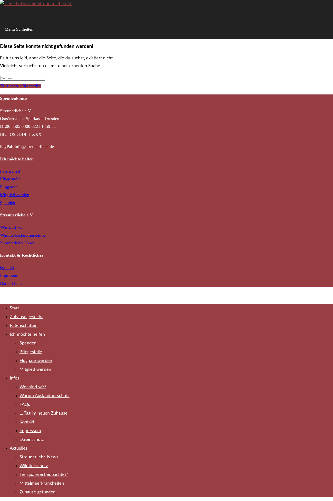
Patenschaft (10, 171)
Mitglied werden (14, 194)
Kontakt (7, 267)
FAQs (25, 404)
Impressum (10, 275)
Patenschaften (24, 326)
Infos (14, 378)
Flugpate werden (36, 361)
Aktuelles (19, 448)
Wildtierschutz (34, 466)
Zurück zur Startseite (20, 86)
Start (14, 308)
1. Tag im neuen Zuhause (44, 413)
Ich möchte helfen (27, 334)
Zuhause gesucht (26, 317)
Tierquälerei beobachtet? (44, 475)
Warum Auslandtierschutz (23, 235)
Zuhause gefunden (38, 492)
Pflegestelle (10, 178)
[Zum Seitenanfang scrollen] (1, 295)
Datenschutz (11, 283)
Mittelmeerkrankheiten (42, 483)
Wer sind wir (11, 227)
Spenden (7, 202)
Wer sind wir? (33, 387)
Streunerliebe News (17, 243)
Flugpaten (9, 187)
